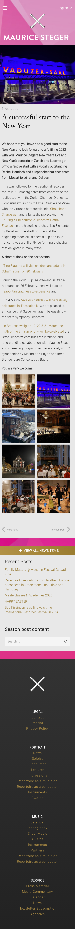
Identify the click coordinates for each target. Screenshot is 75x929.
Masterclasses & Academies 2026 (28, 595)
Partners (37, 850)
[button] (5, 8)
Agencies (37, 914)
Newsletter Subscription (37, 908)
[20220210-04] (53, 496)
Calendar (37, 822)
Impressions (37, 775)
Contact (37, 717)
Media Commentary (37, 892)
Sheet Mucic (37, 833)
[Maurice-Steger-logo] (37, 21)
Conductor (37, 764)
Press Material (37, 886)
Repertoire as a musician (37, 781)
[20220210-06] (18, 461)
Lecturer (37, 770)
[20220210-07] (18, 391)
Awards (37, 798)
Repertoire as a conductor (37, 787)
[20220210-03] (53, 426)
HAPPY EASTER (16, 601)
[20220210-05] (18, 426)
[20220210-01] (53, 461)
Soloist (37, 759)
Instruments (37, 792)
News (37, 753)
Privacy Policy (37, 728)
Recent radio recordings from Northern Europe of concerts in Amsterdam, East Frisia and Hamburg (37, 584)
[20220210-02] (53, 391)
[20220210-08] (18, 496)
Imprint (37, 723)
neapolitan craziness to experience (26, 291)
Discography (37, 828)
